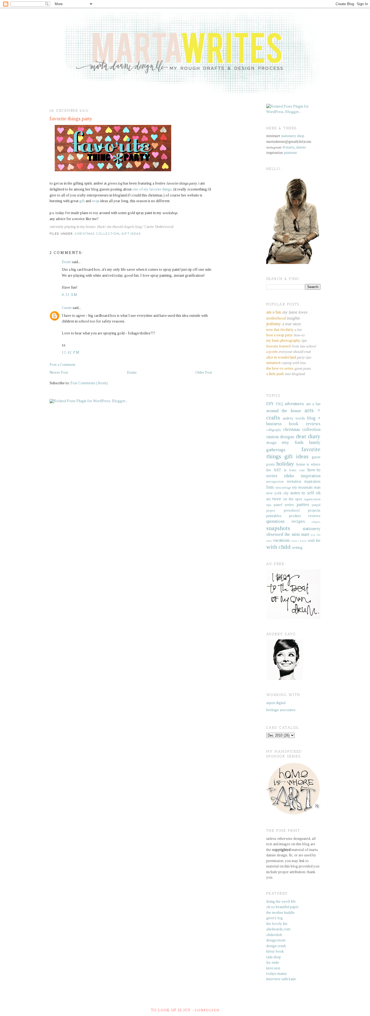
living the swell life (281, 901)
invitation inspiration (304, 481)
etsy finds (292, 442)
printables (273, 516)
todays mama (276, 974)
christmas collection (96, 234)
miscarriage (283, 487)
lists (270, 487)
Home (132, 372)
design (271, 443)
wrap (95, 201)
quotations (275, 521)
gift (82, 201)
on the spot (292, 499)
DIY (270, 403)
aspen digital (275, 703)
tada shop (273, 957)
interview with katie (281, 979)
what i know (299, 540)
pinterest (290, 153)
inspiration (310, 475)
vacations (281, 540)
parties (303, 504)
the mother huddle (280, 913)
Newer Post (59, 372)
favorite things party (71, 118)
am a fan (313, 404)
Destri (66, 262)
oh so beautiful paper (282, 907)
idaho (289, 475)
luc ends (272, 962)
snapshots (278, 528)
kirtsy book (275, 951)
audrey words (294, 418)
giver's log (274, 918)
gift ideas (131, 234)
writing (297, 548)
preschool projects (302, 510)
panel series (284, 505)
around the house (283, 410)
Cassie (67, 308)
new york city (277, 493)
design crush (276, 946)
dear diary (308, 436)
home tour (296, 470)
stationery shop (292, 136)
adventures (294, 403)
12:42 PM (71, 352)
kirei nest (273, 968)
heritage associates (281, 710)
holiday (285, 463)
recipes (298, 521)
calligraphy (273, 430)
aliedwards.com (278, 929)
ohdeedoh (274, 935)
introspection (275, 481)
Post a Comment (62, 365)
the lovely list (276, 924)
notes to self (302, 492)
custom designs (280, 436)
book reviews (304, 423)
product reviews (305, 516)
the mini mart (297, 534)
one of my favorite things (152, 189)
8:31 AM (70, 295)
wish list (314, 540)
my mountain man (306, 487)
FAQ (279, 404)
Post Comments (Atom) (89, 383)
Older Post (203, 372)
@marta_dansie (294, 147)
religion (315, 521)
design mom (275, 940)
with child (278, 547)
